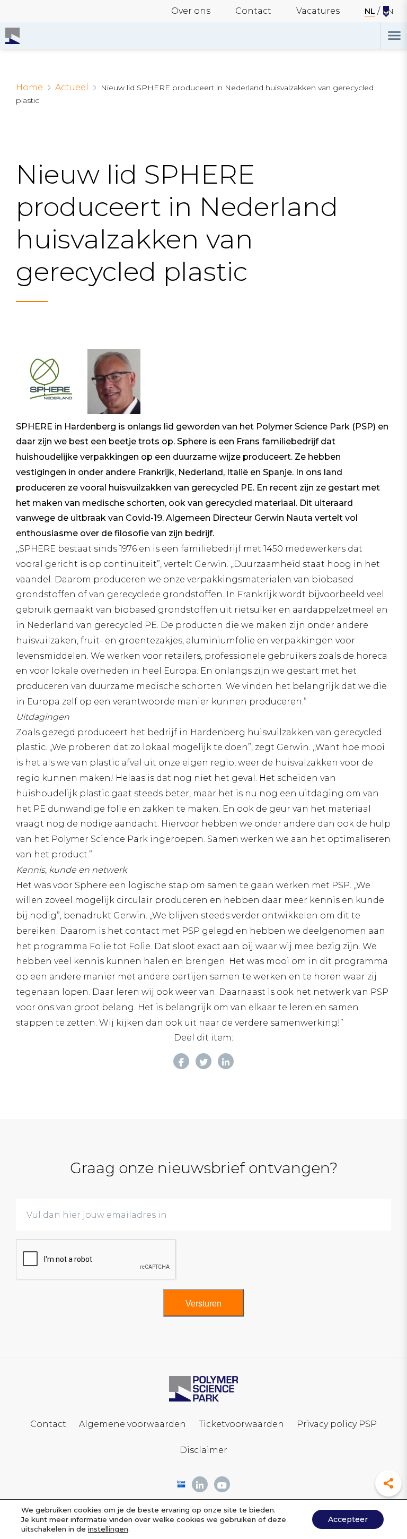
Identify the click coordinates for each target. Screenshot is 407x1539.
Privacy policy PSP (337, 1424)
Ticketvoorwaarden (241, 1424)
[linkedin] (200, 1484)
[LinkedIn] (226, 1061)
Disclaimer (203, 1450)
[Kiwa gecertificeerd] (181, 1484)
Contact (253, 11)
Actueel (72, 87)
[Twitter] (203, 1061)
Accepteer (348, 1519)
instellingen (108, 1529)
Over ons (190, 11)
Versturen (203, 1303)
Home (29, 87)
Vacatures (318, 11)
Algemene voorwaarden (132, 1424)
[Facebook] (181, 1061)
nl (370, 11)
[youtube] (222, 1484)
